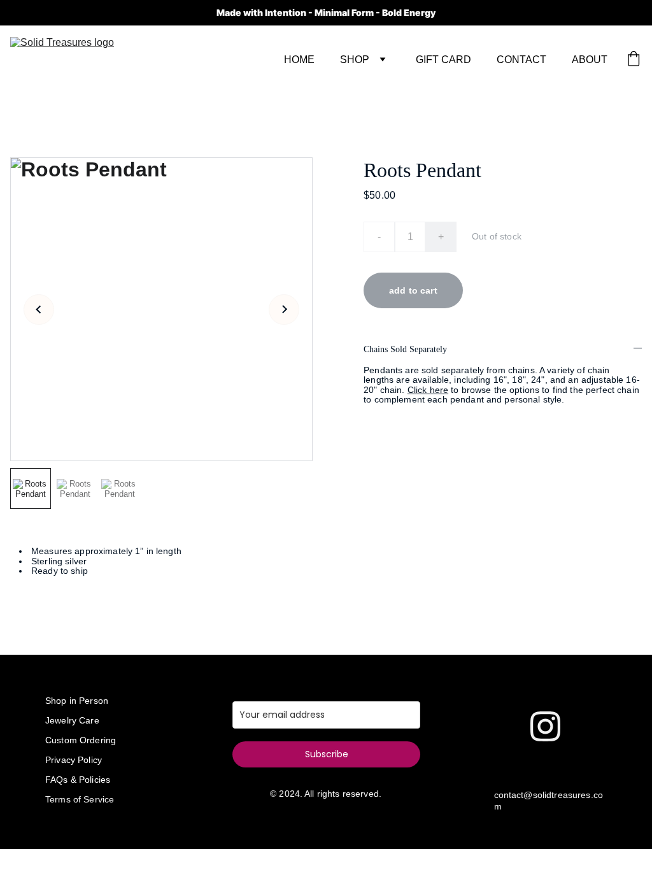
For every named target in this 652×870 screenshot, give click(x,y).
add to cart (413, 290)
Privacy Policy (73, 760)
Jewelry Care (72, 720)
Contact (521, 59)
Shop (354, 59)
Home (299, 59)
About (589, 59)
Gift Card (443, 59)
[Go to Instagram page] (545, 726)
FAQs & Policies (77, 779)
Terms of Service (79, 799)
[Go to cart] (633, 59)
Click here (428, 390)
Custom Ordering (80, 740)
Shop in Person (76, 700)
